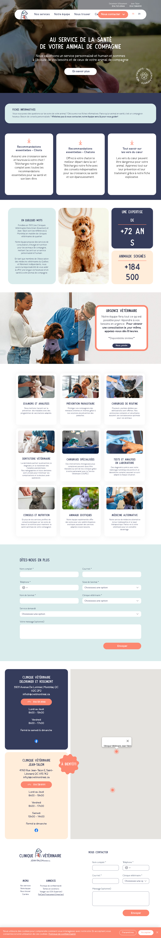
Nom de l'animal (28, 595)
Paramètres (128, 932)
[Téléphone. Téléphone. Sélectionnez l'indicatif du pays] (25, 588)
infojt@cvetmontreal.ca (36, 777)
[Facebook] (36, 741)
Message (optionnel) (101, 889)
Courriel (87, 569)
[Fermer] (157, 932)
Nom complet (26, 569)
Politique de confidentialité (50, 886)
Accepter (146, 932)
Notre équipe (26, 889)
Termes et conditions (51, 889)
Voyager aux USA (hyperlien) (51, 892)
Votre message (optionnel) (32, 622)
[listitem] (29, 164)
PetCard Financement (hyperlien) (51, 895)
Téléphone (25, 582)
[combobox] (111, 587)
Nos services (25, 886)
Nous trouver (25, 891)
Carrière (25, 894)
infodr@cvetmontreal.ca (36, 694)
